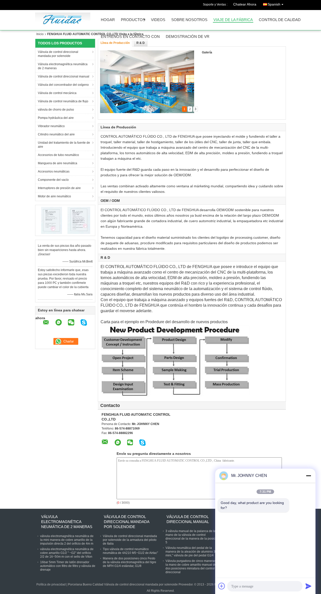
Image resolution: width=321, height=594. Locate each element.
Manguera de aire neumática (57, 163)
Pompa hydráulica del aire (56, 118)
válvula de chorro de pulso (56, 109)
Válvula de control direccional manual (63, 76)
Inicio (40, 34)
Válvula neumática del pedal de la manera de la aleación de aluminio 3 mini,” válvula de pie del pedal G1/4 (190, 551)
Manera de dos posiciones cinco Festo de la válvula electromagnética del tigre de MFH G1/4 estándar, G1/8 (129, 562)
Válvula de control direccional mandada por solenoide (58, 54)
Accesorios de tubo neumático (58, 155)
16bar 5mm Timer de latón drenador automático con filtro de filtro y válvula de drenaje (67, 565)
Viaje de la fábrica (233, 20)
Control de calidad (280, 20)
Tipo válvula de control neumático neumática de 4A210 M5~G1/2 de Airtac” (130, 551)
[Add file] (221, 585)
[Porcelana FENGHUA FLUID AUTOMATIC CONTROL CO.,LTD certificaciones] (51, 220)
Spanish (274, 4)
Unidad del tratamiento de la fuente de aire (64, 144)
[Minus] (308, 476)
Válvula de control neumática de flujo (63, 101)
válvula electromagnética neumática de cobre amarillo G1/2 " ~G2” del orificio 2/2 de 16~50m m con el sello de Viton (67, 552)
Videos (158, 20)
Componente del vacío (53, 180)
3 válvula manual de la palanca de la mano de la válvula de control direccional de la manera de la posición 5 (192, 536)
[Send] (308, 585)
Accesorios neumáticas (53, 171)
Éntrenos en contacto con (130, 37)
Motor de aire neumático (54, 196)
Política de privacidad (51, 584)
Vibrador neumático (51, 126)
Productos (133, 20)
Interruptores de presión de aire (59, 188)
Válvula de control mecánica (57, 93)
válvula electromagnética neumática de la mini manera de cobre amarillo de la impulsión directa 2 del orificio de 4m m (67, 539)
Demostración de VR (187, 37)
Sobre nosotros (189, 20)
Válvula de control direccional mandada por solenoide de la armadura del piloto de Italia (130, 539)
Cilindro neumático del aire (56, 134)
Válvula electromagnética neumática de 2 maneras (63, 66)
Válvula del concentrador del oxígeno (63, 85)
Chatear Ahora (244, 4)
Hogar (108, 20)
